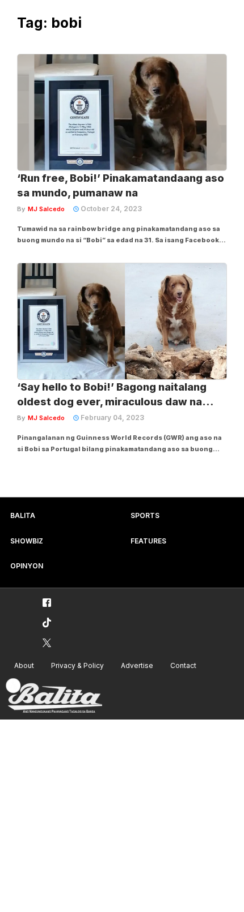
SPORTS (145, 515)
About (24, 665)
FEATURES (148, 541)
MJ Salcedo (46, 209)
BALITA (22, 515)
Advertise (137, 665)
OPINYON (26, 566)
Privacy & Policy (77, 665)
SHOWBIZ (26, 541)
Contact (183, 665)
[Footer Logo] (54, 696)
